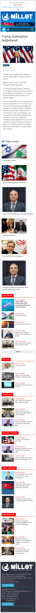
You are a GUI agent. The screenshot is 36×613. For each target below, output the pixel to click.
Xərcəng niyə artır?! (20, 365)
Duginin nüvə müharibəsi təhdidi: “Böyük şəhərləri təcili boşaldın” (23, 334)
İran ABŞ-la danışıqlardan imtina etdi (14, 182)
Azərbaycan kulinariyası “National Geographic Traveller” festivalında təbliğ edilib (23, 522)
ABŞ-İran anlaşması (9, 235)
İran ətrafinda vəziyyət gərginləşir (13, 256)
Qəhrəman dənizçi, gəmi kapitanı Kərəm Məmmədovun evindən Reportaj (23, 412)
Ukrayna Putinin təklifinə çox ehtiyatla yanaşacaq (18, 214)
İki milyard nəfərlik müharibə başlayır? (13, 7)
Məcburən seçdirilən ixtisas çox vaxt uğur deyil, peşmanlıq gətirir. (24, 423)
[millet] (4, 29)
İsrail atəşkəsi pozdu (9, 160)
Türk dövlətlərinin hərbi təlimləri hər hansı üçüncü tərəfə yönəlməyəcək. (23, 475)
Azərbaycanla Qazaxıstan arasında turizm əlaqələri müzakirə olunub (22, 551)
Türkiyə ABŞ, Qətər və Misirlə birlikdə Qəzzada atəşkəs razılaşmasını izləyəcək (23, 485)
